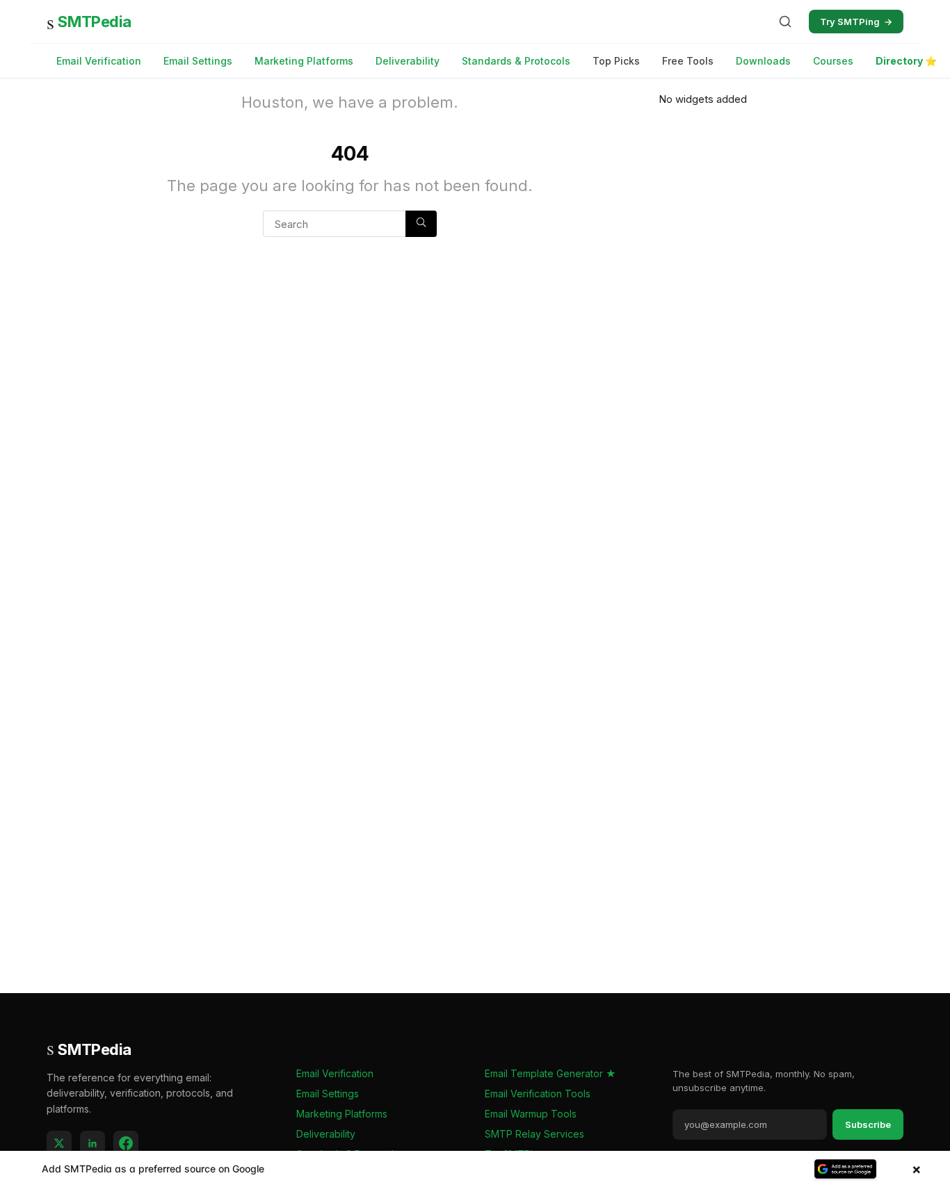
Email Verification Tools (537, 1093)
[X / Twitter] (59, 1143)
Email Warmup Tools (531, 1114)
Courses (833, 61)
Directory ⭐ (906, 61)
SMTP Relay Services (534, 1134)
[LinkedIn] (92, 1143)
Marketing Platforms (304, 61)
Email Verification (98, 61)
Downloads (763, 61)
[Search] (785, 21)
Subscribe (868, 1124)
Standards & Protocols (516, 61)
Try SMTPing (856, 21)
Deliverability (408, 61)
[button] (475, 1169)
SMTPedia (89, 21)
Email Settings (197, 61)
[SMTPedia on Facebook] (125, 1143)
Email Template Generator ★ (550, 1073)
